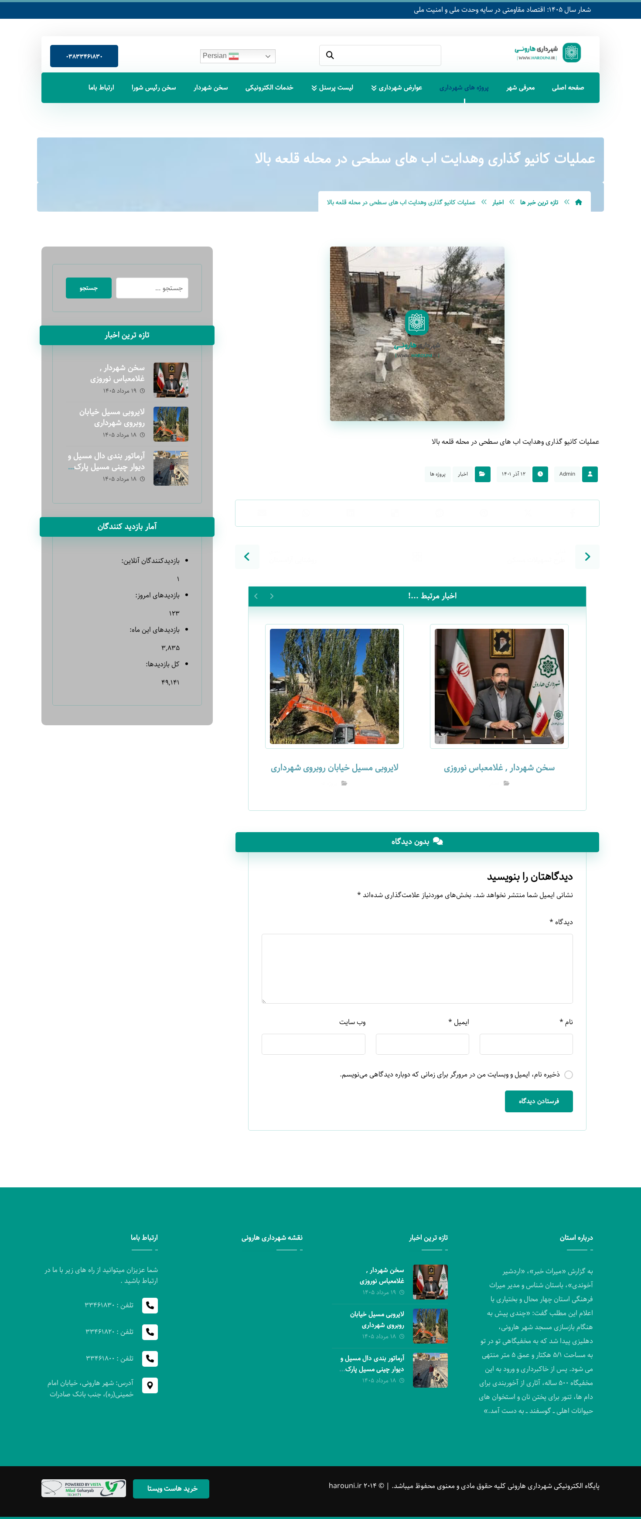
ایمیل (458, 1022)
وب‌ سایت (352, 1022)
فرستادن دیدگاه (539, 1101)
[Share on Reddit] (439, 513)
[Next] (256, 596)
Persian (215, 55)
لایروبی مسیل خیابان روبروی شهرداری (112, 417)
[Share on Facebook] (572, 513)
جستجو (89, 288)
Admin (567, 474)
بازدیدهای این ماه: (153, 630)
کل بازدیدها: (161, 664)
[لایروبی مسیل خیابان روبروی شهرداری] (170, 424)
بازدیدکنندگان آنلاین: (149, 561)
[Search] (330, 55)
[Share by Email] (262, 513)
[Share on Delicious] (395, 513)
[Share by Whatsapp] (306, 513)
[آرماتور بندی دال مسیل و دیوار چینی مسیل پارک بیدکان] (170, 468)
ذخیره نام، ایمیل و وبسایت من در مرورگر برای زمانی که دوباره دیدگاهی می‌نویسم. (450, 1074)
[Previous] (271, 596)
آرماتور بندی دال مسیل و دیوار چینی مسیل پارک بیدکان (106, 467)
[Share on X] (528, 513)
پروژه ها (438, 474)
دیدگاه (561, 922)
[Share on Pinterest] (484, 513)
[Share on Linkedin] (351, 513)
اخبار (463, 474)
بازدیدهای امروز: (156, 595)
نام (566, 1022)
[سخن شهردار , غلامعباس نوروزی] (170, 380)
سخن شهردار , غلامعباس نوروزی (117, 373)
